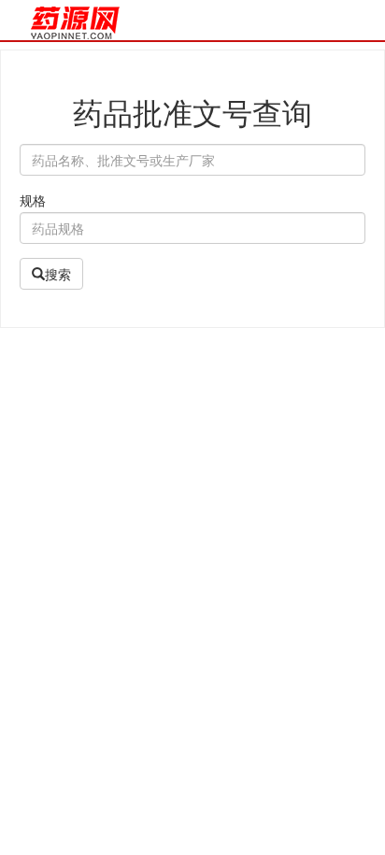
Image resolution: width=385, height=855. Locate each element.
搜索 (58, 273)
